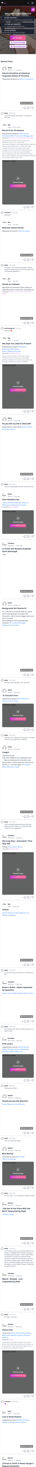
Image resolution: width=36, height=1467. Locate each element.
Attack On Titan (14, 292)
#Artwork (5, 1422)
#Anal (18, 1333)
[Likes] (33, 108)
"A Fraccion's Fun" (10, 695)
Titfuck (5, 909)
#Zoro (19, 1157)
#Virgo (20, 1047)
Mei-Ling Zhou (14, 849)
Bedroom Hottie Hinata (13, 227)
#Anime (12, 1052)
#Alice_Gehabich (8, 503)
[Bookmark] (28, 108)
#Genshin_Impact (17, 1335)
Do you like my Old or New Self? (16, 423)
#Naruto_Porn (25, 913)
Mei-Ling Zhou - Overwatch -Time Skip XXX (17, 842)
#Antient (5, 1338)
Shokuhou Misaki (15, 353)
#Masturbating (26, 1333)
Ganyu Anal (7, 1329)
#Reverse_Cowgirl (13, 767)
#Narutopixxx (24, 134)
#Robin (21, 993)
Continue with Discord (19, 46)
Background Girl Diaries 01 (14, 608)
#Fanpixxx (22, 347)
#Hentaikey (6, 136)
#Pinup (19, 847)
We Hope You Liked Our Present (16, 343)
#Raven (16, 993)
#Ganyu (13, 1333)
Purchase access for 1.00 (18, 186)
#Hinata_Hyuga (24, 231)
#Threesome (18, 136)
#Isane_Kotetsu (27, 427)
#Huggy (22, 623)
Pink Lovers (7, 1043)
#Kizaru (22, 1104)
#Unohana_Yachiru (8, 429)
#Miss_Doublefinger (9, 1159)
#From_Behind (14, 623)
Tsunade (20, 138)
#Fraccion (5, 701)
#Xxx (17, 913)
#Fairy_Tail (19, 1052)
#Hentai (5, 913)
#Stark (19, 699)
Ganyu (12, 1339)
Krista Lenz (23, 292)
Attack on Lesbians (11, 284)
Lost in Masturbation (11, 1416)
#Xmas (16, 349)
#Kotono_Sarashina (26, 79)
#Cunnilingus (14, 701)
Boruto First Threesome (13, 130)
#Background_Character (10, 625)
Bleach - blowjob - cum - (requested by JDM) (13, 1280)
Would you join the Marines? (15, 1101)
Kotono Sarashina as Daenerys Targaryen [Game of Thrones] (16, 74)
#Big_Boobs (6, 1335)
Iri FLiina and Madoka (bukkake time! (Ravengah (16, 550)
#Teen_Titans (28, 993)
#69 (23, 1157)
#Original (12, 1422)
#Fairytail (26, 1420)
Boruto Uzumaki (28, 138)
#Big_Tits (25, 503)
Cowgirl (5, 752)
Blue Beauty (7, 1153)
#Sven (24, 1422)
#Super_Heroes (7, 993)
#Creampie (22, 505)
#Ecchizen (5, 1052)
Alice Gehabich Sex (10, 499)
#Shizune (5, 915)
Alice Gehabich (14, 507)
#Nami (4, 1104)
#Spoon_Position (13, 1104)
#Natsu (4, 1049)
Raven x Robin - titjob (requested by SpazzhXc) (17, 988)
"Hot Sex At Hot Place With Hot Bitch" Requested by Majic (16, 1209)
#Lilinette (25, 699)
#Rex (12, 136)
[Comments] (25, 108)
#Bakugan (18, 503)
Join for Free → (18, 38)
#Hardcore (12, 913)
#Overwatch (12, 847)
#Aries (4, 767)
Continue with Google (19, 42)
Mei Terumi (13, 138)
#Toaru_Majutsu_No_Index (11, 351)
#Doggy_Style (28, 136)
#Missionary (6, 505)
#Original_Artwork (14, 1049)
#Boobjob (12, 915)
